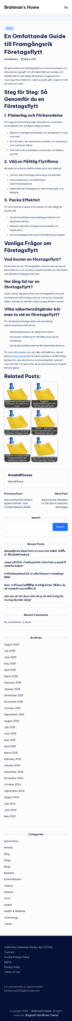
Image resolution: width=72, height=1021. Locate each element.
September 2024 (14, 791)
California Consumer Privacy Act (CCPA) (28, 947)
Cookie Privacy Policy (16, 957)
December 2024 (14, 772)
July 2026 (9, 651)
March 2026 (11, 676)
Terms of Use (12, 972)
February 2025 (12, 759)
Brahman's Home (21, 7)
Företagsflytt (19, 356)
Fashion (8, 886)
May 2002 (10, 816)
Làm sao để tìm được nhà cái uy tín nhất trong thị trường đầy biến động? (33, 598)
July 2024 (10, 803)
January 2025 (12, 765)
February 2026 (12, 682)
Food (7, 898)
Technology (11, 917)
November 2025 (13, 701)
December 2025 (13, 695)
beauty (8, 847)
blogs (7, 860)
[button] (15, 481)
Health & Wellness (15, 911)
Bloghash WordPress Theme (42, 1015)
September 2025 (14, 714)
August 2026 (11, 644)
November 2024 (13, 778)
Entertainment (12, 879)
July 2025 (9, 727)
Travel (8, 924)
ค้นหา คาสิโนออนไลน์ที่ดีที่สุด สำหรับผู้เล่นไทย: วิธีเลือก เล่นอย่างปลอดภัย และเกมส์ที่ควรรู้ (34, 586)
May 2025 (10, 740)
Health (8, 905)
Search (36, 517)
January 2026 (12, 689)
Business (9, 873)
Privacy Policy (12, 967)
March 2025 (11, 753)
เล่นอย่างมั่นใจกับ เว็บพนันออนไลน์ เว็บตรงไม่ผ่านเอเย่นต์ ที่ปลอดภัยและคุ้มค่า (35, 564)
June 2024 (10, 810)
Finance (8, 892)
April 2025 (10, 746)
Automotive (11, 841)
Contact (9, 952)
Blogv (7, 866)
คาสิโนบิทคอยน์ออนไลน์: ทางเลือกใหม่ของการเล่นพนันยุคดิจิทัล (34, 575)
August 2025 (11, 721)
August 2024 (11, 797)
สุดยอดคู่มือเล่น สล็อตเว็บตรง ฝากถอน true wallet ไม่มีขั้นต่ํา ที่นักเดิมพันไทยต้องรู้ (34, 552)
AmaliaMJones (20, 475)
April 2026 (10, 670)
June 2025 (10, 733)
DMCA (7, 962)
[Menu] (66, 7)
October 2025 (12, 708)
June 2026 (10, 657)
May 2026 (10, 663)
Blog (9, 28)
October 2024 (12, 784)
